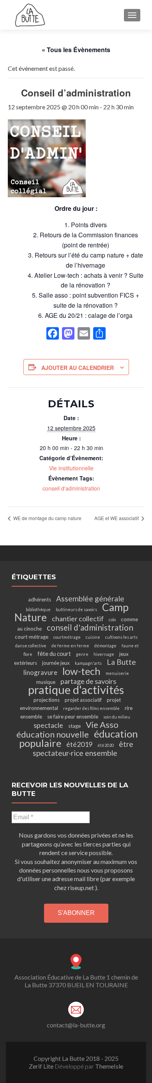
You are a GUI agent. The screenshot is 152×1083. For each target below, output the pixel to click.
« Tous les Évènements (76, 49)
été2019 (79, 744)
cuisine (93, 637)
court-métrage (31, 637)
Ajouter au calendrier (77, 368)
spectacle (48, 725)
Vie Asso (102, 724)
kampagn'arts (88, 663)
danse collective (30, 645)
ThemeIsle (109, 1066)
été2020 (105, 745)
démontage (105, 645)
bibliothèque (38, 609)
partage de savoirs (88, 681)
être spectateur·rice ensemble (83, 748)
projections (47, 700)
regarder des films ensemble (91, 708)
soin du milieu (116, 716)
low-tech (81, 671)
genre (82, 654)
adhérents (39, 599)
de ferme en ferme (70, 645)
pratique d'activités (76, 689)
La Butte (121, 661)
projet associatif (83, 700)
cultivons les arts (121, 637)
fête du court (54, 653)
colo (112, 619)
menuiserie (117, 673)
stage (74, 726)
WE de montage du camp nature (46, 518)
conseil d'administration (71, 488)
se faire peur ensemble (72, 716)
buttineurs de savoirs (76, 609)
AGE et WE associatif (117, 518)
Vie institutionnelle (71, 468)
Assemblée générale (90, 598)
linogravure (40, 672)
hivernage (104, 654)
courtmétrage (67, 637)
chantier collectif (78, 618)
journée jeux (56, 663)
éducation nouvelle (52, 734)
